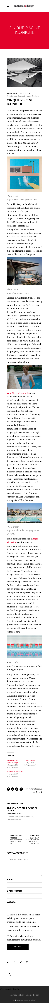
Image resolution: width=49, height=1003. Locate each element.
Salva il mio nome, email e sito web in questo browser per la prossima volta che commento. (23, 918)
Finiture (22, 817)
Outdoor (27, 96)
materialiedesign (35, 789)
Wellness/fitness (14, 820)
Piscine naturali (29, 760)
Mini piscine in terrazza (14, 771)
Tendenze (35, 96)
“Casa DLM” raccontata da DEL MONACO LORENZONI (32, 839)
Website (11, 902)
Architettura (12, 96)
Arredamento (12, 817)
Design (20, 96)
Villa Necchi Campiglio (18, 393)
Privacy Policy (17, 994)
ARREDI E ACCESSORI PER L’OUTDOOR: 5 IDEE (17, 839)
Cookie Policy (32, 994)
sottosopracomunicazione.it (27, 1000)
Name (10, 879)
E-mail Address (14, 891)
